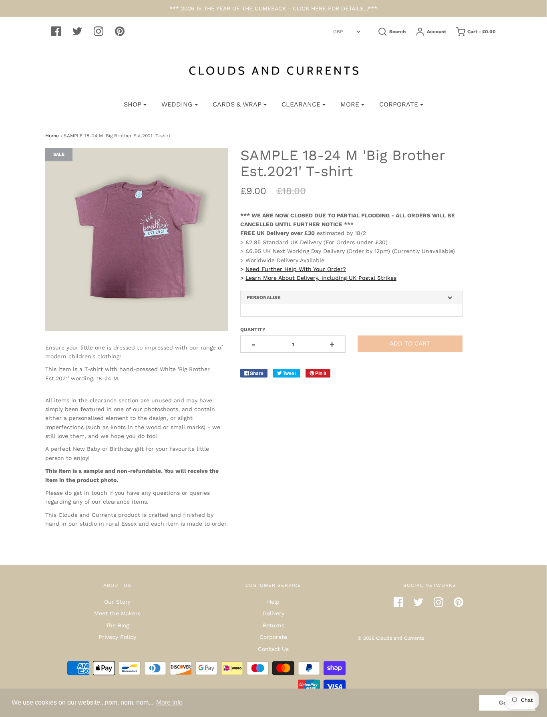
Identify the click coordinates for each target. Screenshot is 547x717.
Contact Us (273, 649)
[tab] (351, 297)
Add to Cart (410, 343)
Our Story (117, 602)
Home (52, 136)
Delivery (273, 613)
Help (273, 602)
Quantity (252, 329)
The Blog (117, 625)
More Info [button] (169, 702)
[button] (351, 297)
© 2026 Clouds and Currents (391, 638)
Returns (273, 625)
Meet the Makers (117, 613)
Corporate (273, 637)
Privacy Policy (117, 637)
